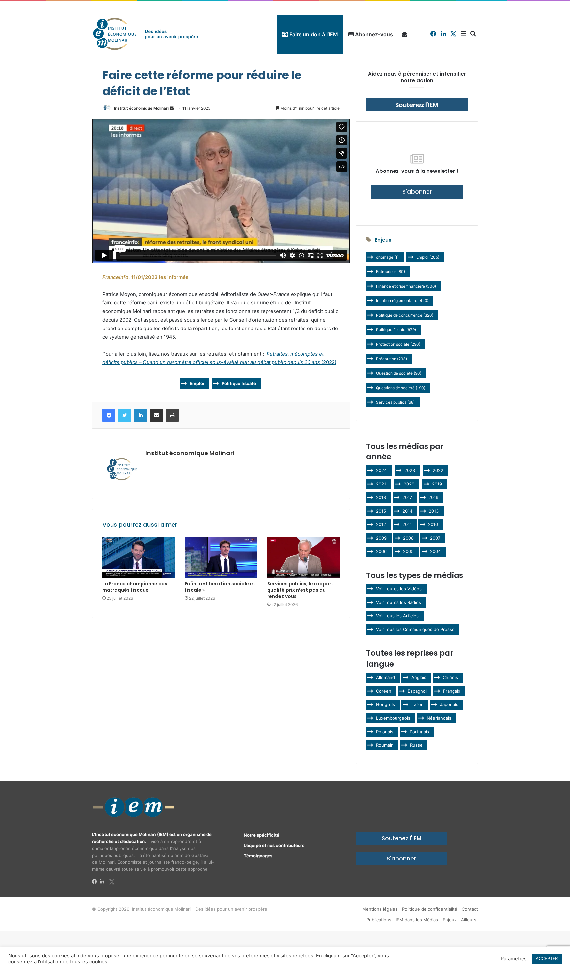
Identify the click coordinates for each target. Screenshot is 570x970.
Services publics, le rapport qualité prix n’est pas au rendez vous (300, 590)
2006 (381, 551)
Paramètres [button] (514, 959)
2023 (409, 470)
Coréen (383, 691)
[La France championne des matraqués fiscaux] (138, 557)
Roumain (385, 745)
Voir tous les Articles (397, 615)
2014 (407, 511)
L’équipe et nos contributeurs (274, 845)
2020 (409, 483)
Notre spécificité (261, 835)
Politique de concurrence (404, 315)
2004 (435, 551)
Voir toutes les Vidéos (399, 588)
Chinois (450, 677)
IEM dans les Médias (417, 919)
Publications (378, 919)
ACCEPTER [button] (547, 958)
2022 (438, 470)
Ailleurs (468, 919)
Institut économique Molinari (141, 108)
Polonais (384, 731)
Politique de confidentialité (429, 909)
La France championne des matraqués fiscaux (134, 586)
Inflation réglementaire (402, 300)
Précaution (391, 358)
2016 (433, 497)
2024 (381, 470)
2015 (381, 511)
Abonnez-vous (373, 34)
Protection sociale (398, 344)
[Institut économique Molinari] (145, 34)
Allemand (385, 677)
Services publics (395, 402)
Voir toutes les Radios (398, 602)
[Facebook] (96, 882)
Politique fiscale (239, 383)
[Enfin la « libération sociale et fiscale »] (221, 557)
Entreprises (390, 271)
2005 (408, 551)
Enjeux (450, 919)
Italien (417, 704)
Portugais (419, 731)
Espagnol (417, 691)
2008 (408, 538)
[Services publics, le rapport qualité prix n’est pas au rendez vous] (303, 557)
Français (451, 691)
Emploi (197, 383)
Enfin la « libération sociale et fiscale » (220, 586)
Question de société (398, 373)
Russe (416, 745)
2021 (381, 483)
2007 (435, 538)
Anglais (418, 677)
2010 (433, 524)
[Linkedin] (104, 882)
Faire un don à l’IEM (313, 34)
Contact (470, 909)
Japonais (449, 704)
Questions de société (400, 387)
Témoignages (258, 855)
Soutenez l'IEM (401, 838)
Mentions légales (379, 909)
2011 (407, 524)
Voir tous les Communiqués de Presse (415, 629)
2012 (381, 524)
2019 (437, 483)
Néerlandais (439, 718)
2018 (381, 497)
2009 (381, 538)
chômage (387, 257)
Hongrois (385, 704)
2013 (434, 511)
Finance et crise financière (406, 286)
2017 (407, 497)
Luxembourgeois (393, 718)
